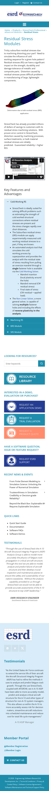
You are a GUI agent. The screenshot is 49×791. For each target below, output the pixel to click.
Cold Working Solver (28, 271)
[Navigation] (24, 24)
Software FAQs (16, 530)
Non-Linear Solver (24, 298)
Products (17, 30)
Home (7, 30)
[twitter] (22, 648)
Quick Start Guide (18, 523)
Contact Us (37, 3)
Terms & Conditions (27, 781)
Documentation (17, 526)
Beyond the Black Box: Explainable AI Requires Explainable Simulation (27, 505)
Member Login (13, 750)
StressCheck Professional (34, 30)
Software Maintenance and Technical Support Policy (24, 787)
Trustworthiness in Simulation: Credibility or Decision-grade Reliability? (24, 495)
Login (17, 3)
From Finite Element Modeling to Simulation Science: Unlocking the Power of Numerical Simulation (25, 484)
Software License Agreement (30, 784)
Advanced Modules (13, 32)
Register (25, 3)
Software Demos (17, 533)
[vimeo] (15, 648)
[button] (41, 363)
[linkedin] (7, 648)
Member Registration (17, 746)
